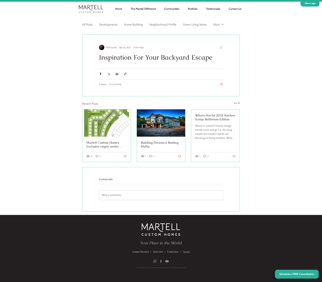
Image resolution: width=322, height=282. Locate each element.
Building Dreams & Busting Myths (159, 144)
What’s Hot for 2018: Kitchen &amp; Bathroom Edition (215, 117)
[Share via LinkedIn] (117, 73)
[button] (170, 9)
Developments (108, 24)
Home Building (133, 24)
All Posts (87, 24)
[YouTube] (167, 261)
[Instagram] (155, 261)
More (216, 24)
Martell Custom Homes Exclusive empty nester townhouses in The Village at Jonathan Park (105, 144)
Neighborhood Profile (162, 24)
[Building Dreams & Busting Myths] (161, 123)
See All (237, 103)
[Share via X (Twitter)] (108, 73)
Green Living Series (195, 24)
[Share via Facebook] (100, 73)
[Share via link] (125, 73)
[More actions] (221, 47)
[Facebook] (161, 261)
